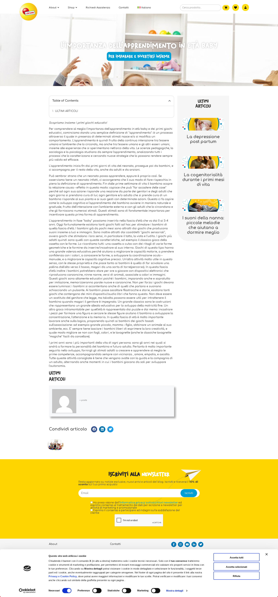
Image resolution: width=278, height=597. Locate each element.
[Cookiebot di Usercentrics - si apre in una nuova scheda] (27, 590)
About (53, 544)
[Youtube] (187, 544)
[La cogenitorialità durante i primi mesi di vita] (203, 162)
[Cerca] (213, 8)
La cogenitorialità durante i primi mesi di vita (203, 180)
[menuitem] (144, 8)
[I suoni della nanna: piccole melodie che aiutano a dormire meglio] (203, 205)
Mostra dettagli (174, 590)
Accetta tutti (236, 557)
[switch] (97, 590)
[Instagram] (180, 544)
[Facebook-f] (173, 544)
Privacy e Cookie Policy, (63, 576)
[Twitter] (200, 544)
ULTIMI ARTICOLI (66, 111)
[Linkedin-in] (194, 544)
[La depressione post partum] (203, 124)
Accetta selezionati (236, 566)
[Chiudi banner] (266, 557)
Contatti (115, 544)
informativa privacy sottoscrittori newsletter (149, 502)
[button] (169, 101)
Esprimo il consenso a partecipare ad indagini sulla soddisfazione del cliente (135, 511)
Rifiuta (236, 576)
